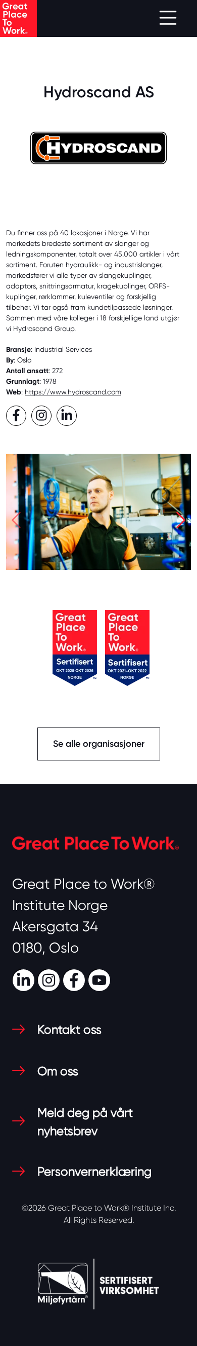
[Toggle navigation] (168, 18)
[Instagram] (50, 979)
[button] (16, 523)
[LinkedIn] (24, 979)
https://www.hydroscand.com (73, 392)
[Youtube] (100, 979)
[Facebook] (75, 979)
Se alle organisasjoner (98, 743)
